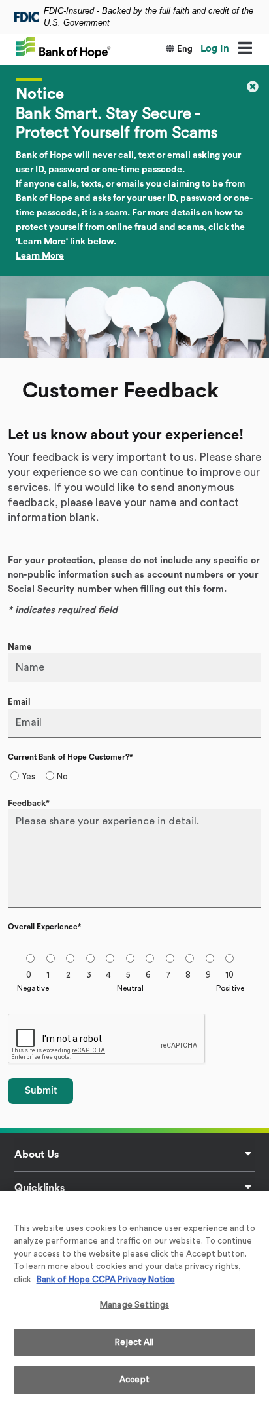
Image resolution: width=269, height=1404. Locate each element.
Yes (28, 776)
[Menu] (245, 49)
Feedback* (29, 803)
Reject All (134, 1342)
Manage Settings (134, 1305)
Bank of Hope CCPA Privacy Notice (106, 1279)
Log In (214, 49)
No (62, 776)
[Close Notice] (253, 86)
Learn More (40, 256)
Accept (134, 1379)
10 (229, 974)
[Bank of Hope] (63, 46)
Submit (41, 1091)
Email (19, 701)
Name (19, 646)
